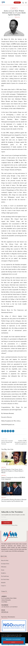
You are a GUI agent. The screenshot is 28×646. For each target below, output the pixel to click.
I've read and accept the (9, 525)
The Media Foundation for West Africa (13, 635)
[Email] (19, 644)
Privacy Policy (14, 525)
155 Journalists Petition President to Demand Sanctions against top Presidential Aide (13, 500)
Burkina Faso (17, 17)
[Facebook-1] (8, 644)
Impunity (14, 8)
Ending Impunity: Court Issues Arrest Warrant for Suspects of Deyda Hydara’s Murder (12, 470)
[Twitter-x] (3, 644)
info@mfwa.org (4, 612)
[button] (26, 2)
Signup (13, 642)
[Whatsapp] (14, 644)
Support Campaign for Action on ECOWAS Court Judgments (13, 478)
